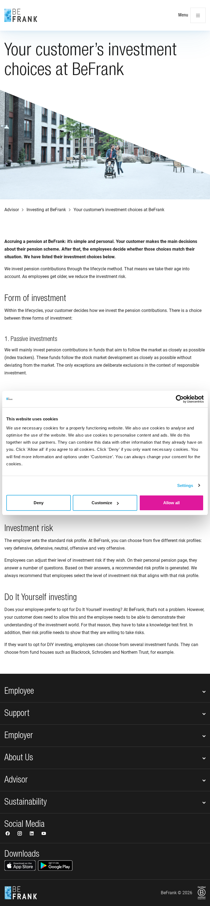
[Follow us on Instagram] (20, 834)
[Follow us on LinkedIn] (32, 834)
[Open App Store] (20, 865)
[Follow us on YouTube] (43, 834)
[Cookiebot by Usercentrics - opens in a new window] (180, 399)
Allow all (171, 502)
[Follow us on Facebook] (8, 834)
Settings (185, 485)
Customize (102, 502)
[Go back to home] (20, 15)
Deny (38, 502)
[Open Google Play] (55, 865)
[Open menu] (198, 15)
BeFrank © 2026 (176, 892)
